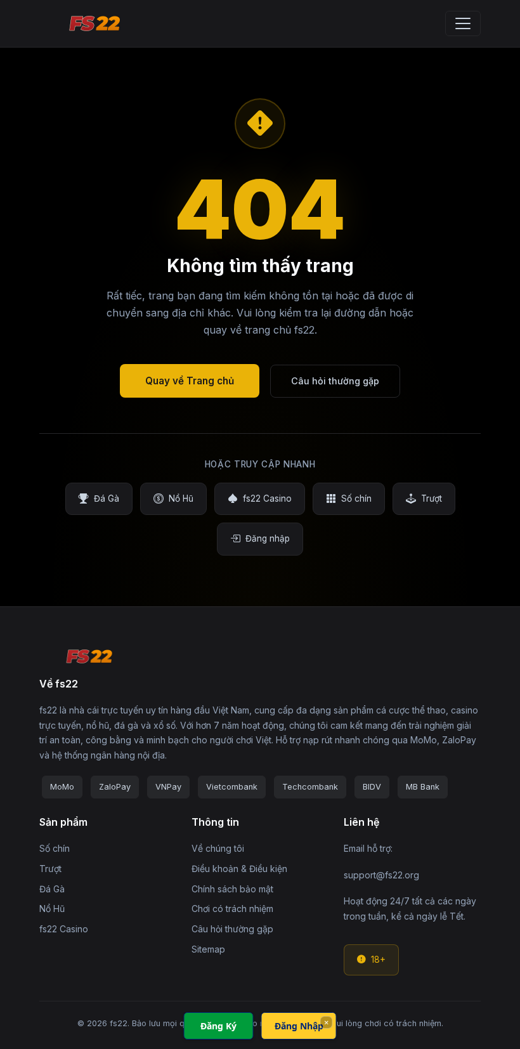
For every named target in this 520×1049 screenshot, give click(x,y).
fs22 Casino (267, 498)
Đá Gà (106, 498)
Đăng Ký (218, 1026)
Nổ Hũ (181, 498)
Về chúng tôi (218, 848)
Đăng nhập (267, 538)
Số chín (356, 498)
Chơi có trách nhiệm (232, 908)
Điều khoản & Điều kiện (239, 868)
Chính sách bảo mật (232, 888)
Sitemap (208, 949)
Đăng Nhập (299, 1026)
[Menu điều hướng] (463, 23)
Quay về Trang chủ (189, 381)
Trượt (431, 498)
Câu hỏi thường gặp (335, 380)
